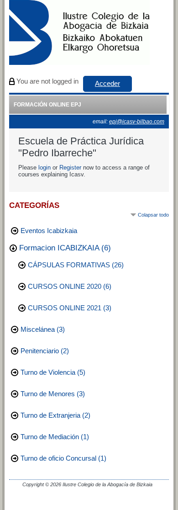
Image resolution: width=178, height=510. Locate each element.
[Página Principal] (79, 33)
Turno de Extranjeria (50, 415)
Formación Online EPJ (47, 104)
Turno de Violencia (48, 372)
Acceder (107, 83)
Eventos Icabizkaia (49, 230)
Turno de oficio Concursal (58, 458)
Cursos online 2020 (64, 286)
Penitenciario (40, 351)
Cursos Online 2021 (64, 308)
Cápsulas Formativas (69, 265)
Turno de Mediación (50, 437)
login (44, 167)
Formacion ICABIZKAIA (59, 247)
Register (70, 167)
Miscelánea (38, 329)
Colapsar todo (153, 215)
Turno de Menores (48, 394)
